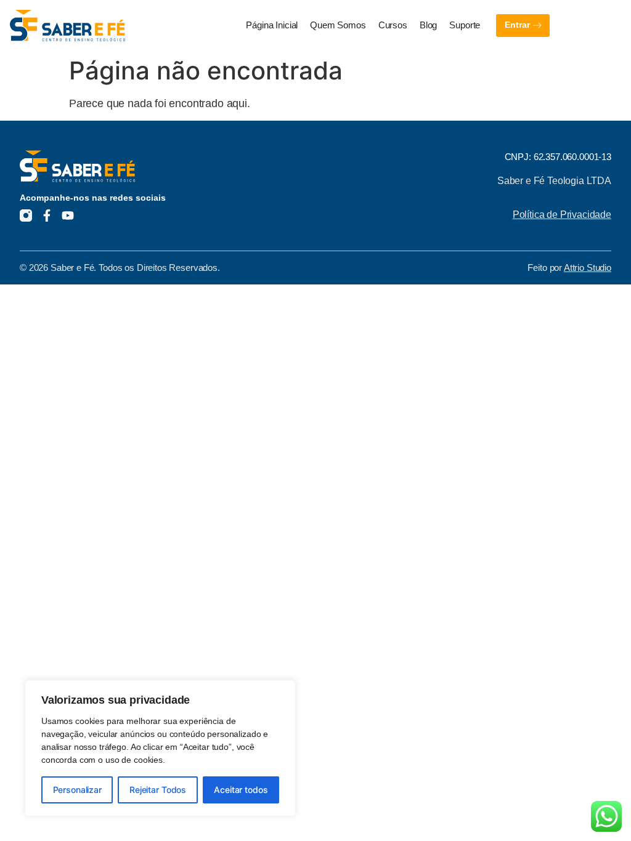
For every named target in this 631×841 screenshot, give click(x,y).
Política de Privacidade (562, 214)
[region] (160, 748)
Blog (428, 25)
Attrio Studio (587, 268)
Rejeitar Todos (157, 789)
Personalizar (77, 789)
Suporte (464, 25)
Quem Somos (338, 25)
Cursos (392, 25)
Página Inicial (272, 25)
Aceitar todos (240, 789)
